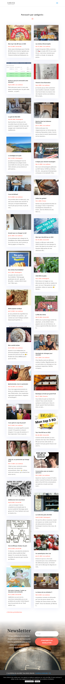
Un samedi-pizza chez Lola (43, 553)
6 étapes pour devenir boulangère (45, 161)
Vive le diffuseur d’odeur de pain (17, 546)
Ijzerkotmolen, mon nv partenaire (18, 384)
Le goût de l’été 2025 (14, 117)
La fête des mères (41, 314)
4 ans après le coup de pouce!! (17, 423)
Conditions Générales (41, 673)
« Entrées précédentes (14, 612)
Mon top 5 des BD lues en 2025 (17, 44)
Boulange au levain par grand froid (46, 393)
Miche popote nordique (15, 308)
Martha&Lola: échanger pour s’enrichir (44, 354)
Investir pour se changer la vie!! (17, 233)
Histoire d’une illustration (43, 82)
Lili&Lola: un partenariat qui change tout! (18, 460)
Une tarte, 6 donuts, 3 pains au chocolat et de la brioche (17, 591)
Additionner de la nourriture (16, 500)
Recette (45, 396)
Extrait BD (18, 46)
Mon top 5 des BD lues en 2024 (44, 237)
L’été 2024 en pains (41, 276)
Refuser (37, 681)
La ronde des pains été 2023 (44, 515)
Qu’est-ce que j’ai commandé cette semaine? (18, 81)
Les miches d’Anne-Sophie (43, 44)
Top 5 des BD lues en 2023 (43, 432)
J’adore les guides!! (41, 198)
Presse (44, 201)
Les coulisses (19, 84)
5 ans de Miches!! (13, 194)
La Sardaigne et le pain (14, 155)
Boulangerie (19, 119)
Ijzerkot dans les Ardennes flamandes (43, 122)
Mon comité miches (14, 345)
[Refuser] (63, 680)
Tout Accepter (29, 681)
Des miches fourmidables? (15, 270)
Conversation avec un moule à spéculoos (44, 471)
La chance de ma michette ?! (44, 592)
